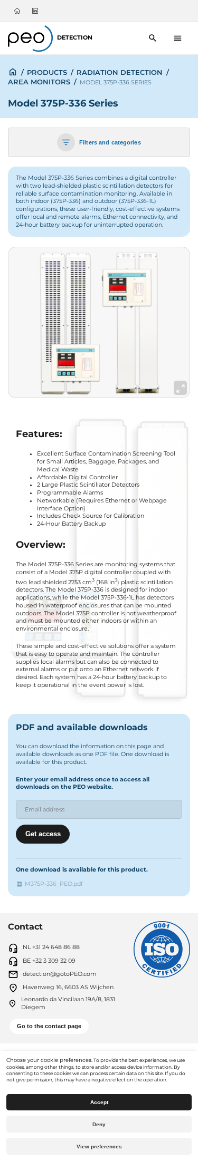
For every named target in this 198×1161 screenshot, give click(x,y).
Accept (99, 1102)
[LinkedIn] (35, 11)
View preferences (99, 1146)
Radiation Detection (120, 72)
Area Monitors (39, 82)
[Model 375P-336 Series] (99, 322)
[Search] (152, 38)
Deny (99, 1124)
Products (47, 72)
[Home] (17, 11)
